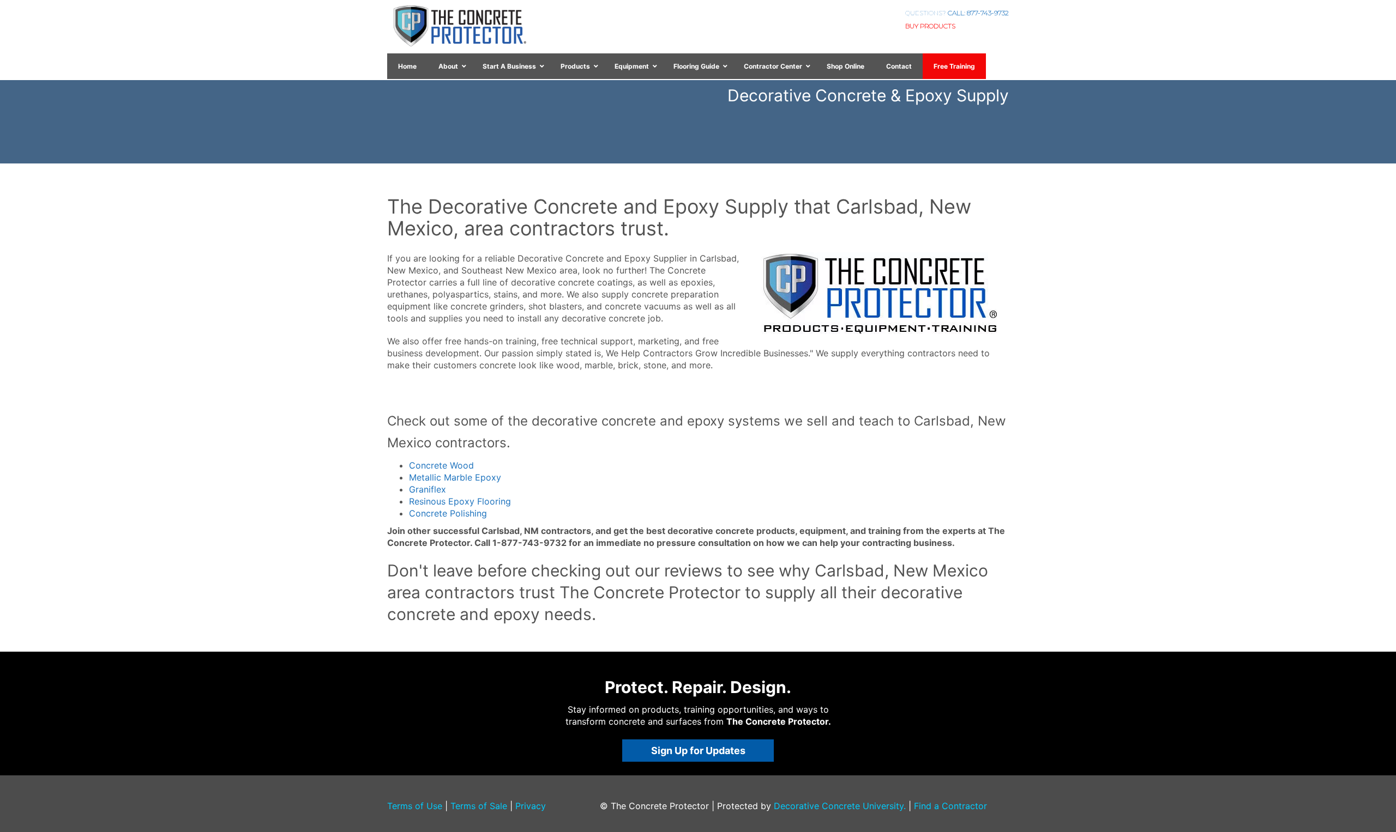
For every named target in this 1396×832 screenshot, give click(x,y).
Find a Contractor (950, 805)
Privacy (530, 805)
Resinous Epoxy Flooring (460, 501)
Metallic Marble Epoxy (455, 477)
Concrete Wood (441, 465)
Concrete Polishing (448, 513)
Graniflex (427, 489)
